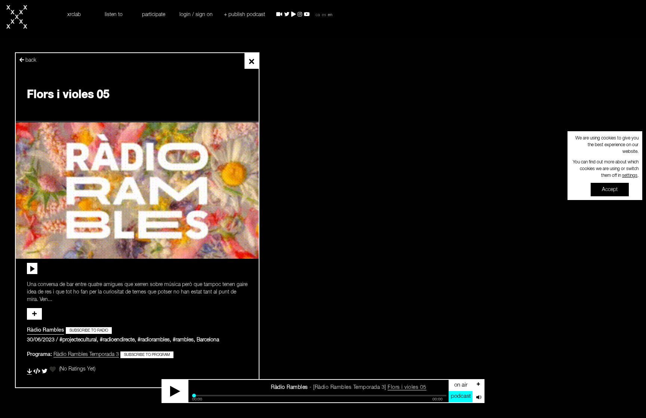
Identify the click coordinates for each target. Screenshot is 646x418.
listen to (114, 14)
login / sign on (196, 14)
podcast (461, 396)
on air (461, 385)
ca (318, 15)
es (324, 15)
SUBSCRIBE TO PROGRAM (147, 355)
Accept (610, 189)
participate (153, 14)
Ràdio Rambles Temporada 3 (86, 354)
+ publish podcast (244, 14)
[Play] (175, 391)
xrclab (74, 14)
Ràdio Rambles (45, 330)
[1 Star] (52, 369)
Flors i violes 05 (390, 387)
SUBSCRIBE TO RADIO (89, 330)
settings (629, 175)
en (330, 15)
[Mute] (478, 396)
